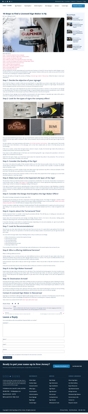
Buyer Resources (73, 386)
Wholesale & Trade (54, 402)
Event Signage (32, 397)
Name (5, 339)
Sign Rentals (52, 400)
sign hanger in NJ (23, 182)
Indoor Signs (32, 380)
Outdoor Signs (33, 383)
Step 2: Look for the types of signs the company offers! (16, 56)
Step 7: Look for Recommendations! (11, 64)
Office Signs (32, 388)
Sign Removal (52, 391)
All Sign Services (73, 391)
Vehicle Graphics (33, 394)
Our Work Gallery (73, 383)
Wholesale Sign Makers (75, 394)
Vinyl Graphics (33, 391)
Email (4, 344)
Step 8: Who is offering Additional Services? (13, 66)
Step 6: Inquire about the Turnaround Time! (13, 62)
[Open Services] (59, 6)
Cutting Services (53, 397)
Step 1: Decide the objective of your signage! (13, 55)
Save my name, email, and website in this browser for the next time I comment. (23, 354)
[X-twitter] (5, 1)
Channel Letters (33, 386)
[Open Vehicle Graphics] (42, 6)
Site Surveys (52, 394)
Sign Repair (52, 388)
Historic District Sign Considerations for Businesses (77, 48)
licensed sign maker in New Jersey (39, 76)
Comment (5, 322)
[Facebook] (3, 1)
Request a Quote (73, 402)
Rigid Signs (32, 400)
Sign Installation (53, 386)
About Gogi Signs (73, 380)
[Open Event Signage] (52, 6)
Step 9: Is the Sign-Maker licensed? (11, 67)
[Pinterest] (10, 1)
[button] (12, 303)
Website (5, 349)
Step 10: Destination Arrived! (10, 69)
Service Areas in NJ (73, 397)
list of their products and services (38, 143)
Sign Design (52, 380)
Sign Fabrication (53, 383)
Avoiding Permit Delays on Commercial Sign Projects (78, 26)
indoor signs (25, 299)
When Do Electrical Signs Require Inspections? (77, 40)
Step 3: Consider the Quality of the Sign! (12, 58)
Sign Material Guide (74, 388)
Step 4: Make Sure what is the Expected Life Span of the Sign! (17, 59)
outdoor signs (34, 299)
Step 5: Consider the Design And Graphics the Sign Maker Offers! (18, 61)
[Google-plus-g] (12, 1)
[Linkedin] (7, 1)
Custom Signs (32, 402)
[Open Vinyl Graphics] (31, 6)
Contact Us (71, 400)
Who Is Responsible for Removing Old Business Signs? (78, 33)
